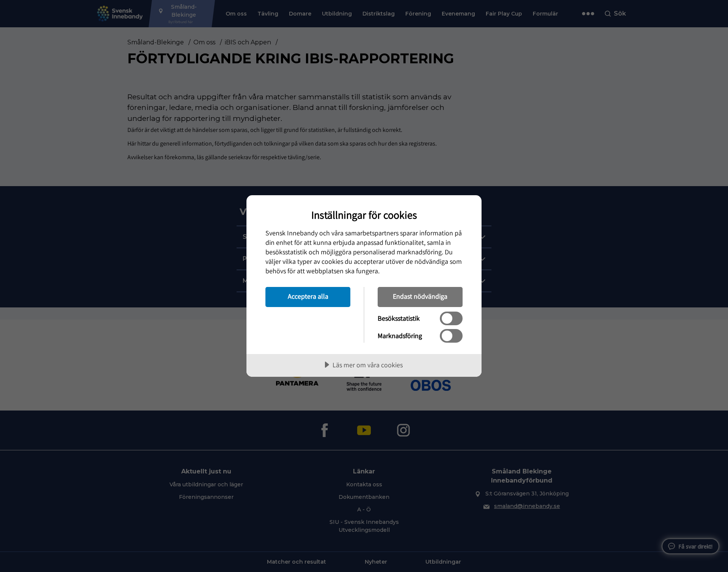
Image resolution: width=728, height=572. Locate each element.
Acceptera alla (308, 296)
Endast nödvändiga (420, 296)
